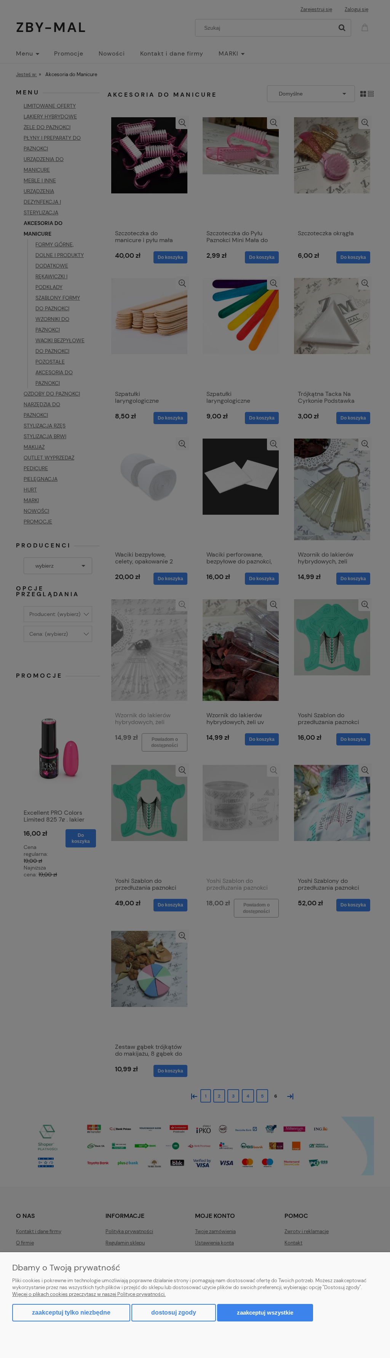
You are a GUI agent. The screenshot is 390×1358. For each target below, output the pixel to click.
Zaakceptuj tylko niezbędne (71, 1312)
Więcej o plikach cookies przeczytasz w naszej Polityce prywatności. (89, 1294)
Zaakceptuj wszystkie (265, 1312)
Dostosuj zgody (173, 1312)
